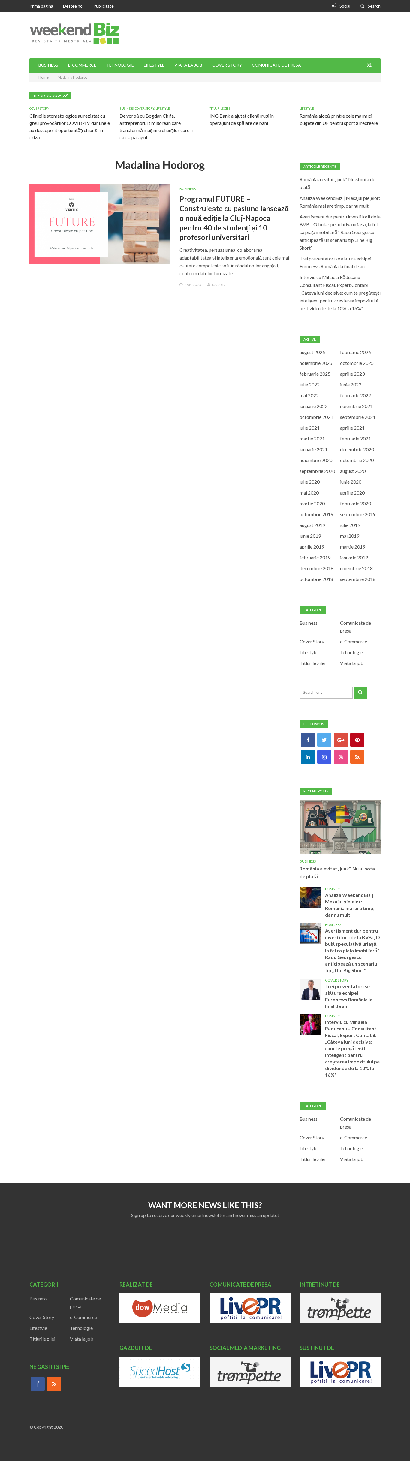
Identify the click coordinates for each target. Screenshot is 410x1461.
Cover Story (227, 65)
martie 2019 (352, 546)
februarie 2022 (355, 395)
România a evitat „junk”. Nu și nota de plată (337, 872)
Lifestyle (154, 65)
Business (48, 65)
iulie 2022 (310, 384)
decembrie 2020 (357, 449)
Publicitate (103, 5)
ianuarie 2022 (313, 406)
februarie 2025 (315, 374)
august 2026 (312, 352)
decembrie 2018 (316, 568)
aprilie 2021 (352, 428)
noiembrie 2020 (316, 460)
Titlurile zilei (220, 108)
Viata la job (188, 65)
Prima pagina (41, 5)
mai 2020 (309, 492)
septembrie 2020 (317, 471)
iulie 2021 (310, 428)
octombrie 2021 (316, 417)
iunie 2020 (350, 482)
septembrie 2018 (357, 579)
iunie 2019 (310, 536)
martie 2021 (312, 438)
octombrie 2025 (357, 363)
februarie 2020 (355, 503)
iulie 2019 (350, 525)
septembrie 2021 (357, 417)
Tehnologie (120, 65)
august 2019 (312, 525)
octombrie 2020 (357, 460)
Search (374, 5)
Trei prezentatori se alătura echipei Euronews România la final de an (348, 996)
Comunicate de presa (276, 65)
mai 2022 (309, 395)
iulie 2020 (310, 482)
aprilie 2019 (312, 546)
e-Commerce (82, 65)
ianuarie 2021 (313, 449)
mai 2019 (349, 536)
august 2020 (353, 471)
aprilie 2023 (352, 374)
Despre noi (73, 5)
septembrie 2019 (357, 514)
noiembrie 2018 (356, 568)
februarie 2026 (355, 352)
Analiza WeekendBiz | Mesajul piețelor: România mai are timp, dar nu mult (350, 905)
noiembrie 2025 (316, 363)
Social (344, 5)
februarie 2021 (355, 438)
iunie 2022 (350, 384)
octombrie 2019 (316, 514)
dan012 (219, 284)
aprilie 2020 (352, 492)
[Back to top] (393, 1444)
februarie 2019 (315, 557)
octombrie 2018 (316, 579)
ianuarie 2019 (354, 557)
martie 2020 (312, 503)
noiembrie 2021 (356, 406)
